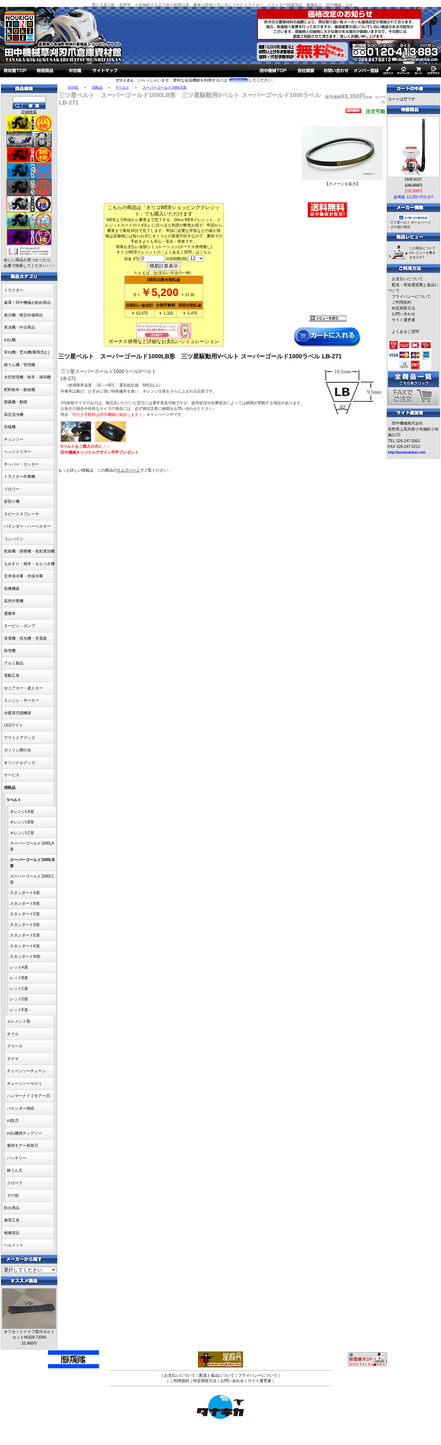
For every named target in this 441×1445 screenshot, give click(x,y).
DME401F (413, 179)
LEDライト (13, 725)
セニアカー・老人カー (23, 688)
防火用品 (12, 1208)
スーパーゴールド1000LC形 (32, 879)
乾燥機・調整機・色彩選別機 (29, 551)
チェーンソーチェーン (26, 1071)
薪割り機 (12, 501)
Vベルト (122, 87)
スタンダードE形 (25, 935)
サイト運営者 (403, 320)
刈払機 (10, 340)
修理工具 (12, 1220)
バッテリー (16, 1158)
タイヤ (13, 1058)
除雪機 (10, 650)
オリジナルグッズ (19, 762)
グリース (14, 1046)
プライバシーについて (411, 296)
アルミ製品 (13, 663)
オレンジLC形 (22, 833)
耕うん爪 (14, 1170)
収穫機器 (12, 588)
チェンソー (13, 439)
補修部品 (12, 1232)
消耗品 (97, 87)
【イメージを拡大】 (342, 184)
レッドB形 (19, 978)
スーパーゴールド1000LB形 (164, 87)
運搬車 (10, 613)
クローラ (14, 1183)
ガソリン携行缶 (17, 750)
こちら (205, 252)
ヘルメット (13, 1245)
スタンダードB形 (25, 903)
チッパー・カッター (21, 464)
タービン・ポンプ (19, 625)
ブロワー (12, 489)
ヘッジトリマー (17, 451)
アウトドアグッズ (19, 738)
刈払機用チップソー (24, 1133)
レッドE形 (19, 1010)
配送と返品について (216, 1375)
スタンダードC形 (25, 914)
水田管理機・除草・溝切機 (27, 377)
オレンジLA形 (22, 811)
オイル (13, 1034)
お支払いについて (407, 279)
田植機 (10, 427)
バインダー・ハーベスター (27, 526)
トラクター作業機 (19, 476)
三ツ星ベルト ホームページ (410, 222)
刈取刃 (13, 1120)
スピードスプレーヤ (21, 514)
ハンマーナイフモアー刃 (28, 1096)
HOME (73, 87)
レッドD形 (19, 999)
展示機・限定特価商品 (23, 315)
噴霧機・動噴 (15, 402)
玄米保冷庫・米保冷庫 (23, 576)
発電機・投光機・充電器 (25, 638)
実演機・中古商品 (19, 327)
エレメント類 (18, 1021)
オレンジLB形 (22, 822)
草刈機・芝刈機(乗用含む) (26, 352)
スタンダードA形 (25, 892)
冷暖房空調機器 (17, 713)
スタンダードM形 (25, 956)
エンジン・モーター (21, 700)
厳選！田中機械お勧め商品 (27, 302)
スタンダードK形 (25, 946)
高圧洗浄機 (13, 414)
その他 (13, 1195)
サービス (12, 775)
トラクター (13, 290)
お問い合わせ (403, 314)
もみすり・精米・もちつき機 (29, 563)
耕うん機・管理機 (19, 365)
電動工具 (12, 675)
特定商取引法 (403, 308)
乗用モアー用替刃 (22, 1145)
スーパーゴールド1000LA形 (32, 846)
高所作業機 (13, 601)
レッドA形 (19, 967)
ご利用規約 (401, 302)
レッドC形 (19, 988)
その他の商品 (400, 227)
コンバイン (13, 539)
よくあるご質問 (405, 331)
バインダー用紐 (20, 1108)
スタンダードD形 (25, 924)
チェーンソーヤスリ (24, 1083)
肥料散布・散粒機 (19, 389)
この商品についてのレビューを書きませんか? (422, 252)
